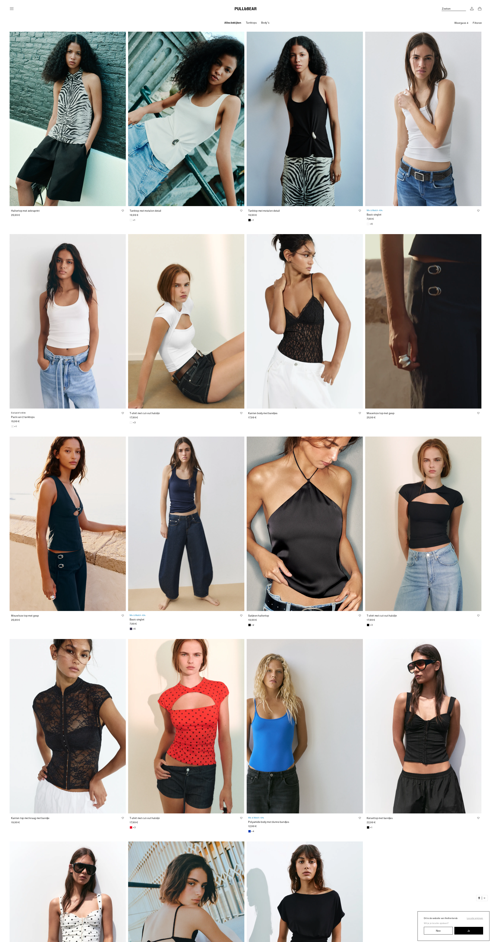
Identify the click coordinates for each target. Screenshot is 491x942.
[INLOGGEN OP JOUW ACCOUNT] (471, 8)
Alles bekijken (232, 22)
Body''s (265, 22)
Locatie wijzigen (475, 918)
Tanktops (251, 22)
